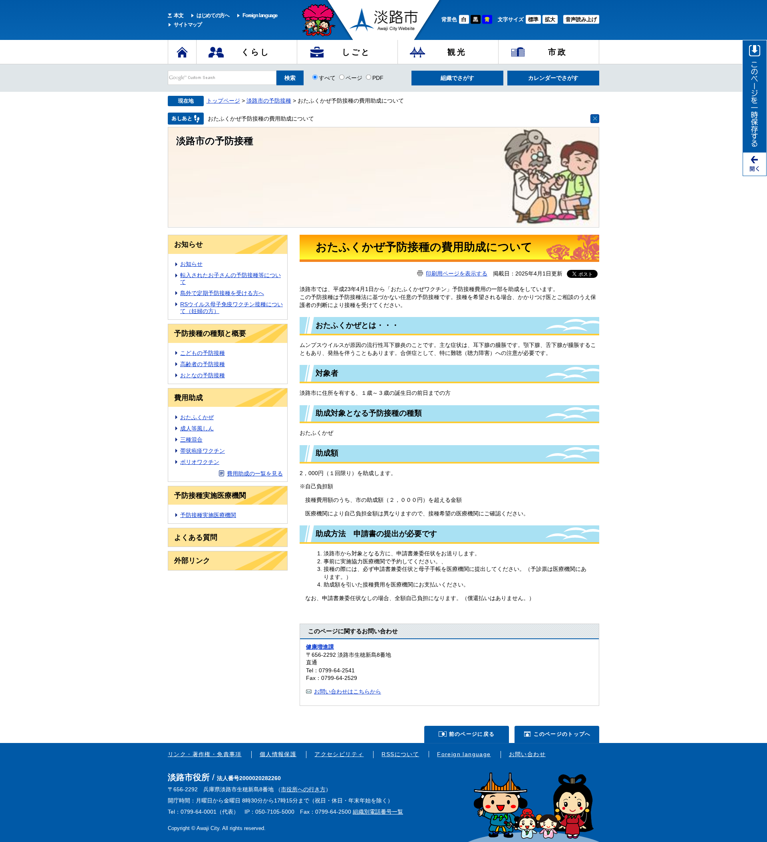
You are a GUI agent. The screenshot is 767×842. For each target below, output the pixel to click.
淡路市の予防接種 (268, 100)
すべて (327, 77)
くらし (255, 52)
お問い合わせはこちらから (347, 691)
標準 (533, 19)
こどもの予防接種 (202, 353)
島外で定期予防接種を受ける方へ (222, 293)
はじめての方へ (213, 15)
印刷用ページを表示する (456, 273)
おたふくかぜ (197, 417)
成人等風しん (197, 428)
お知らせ (188, 244)
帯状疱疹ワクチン (202, 451)
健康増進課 (320, 647)
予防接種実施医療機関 (210, 495)
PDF (378, 77)
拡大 (550, 19)
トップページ (223, 100)
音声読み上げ (581, 19)
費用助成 (188, 398)
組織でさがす (457, 78)
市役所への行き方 (303, 789)
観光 (457, 52)
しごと (356, 52)
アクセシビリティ (339, 754)
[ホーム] (182, 52)
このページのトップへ (562, 734)
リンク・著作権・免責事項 (205, 754)
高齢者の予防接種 (202, 364)
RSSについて (400, 754)
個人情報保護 (278, 754)
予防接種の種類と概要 (210, 333)
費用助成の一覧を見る (255, 473)
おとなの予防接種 (202, 375)
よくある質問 (195, 537)
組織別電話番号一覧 (378, 811)
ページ (354, 77)
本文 (178, 15)
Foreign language (259, 15)
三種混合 (191, 439)
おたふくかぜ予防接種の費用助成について (261, 118)
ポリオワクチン (199, 462)
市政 (557, 52)
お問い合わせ (527, 754)
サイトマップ (188, 25)
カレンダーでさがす (553, 78)
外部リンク (192, 561)
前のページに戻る (472, 734)
